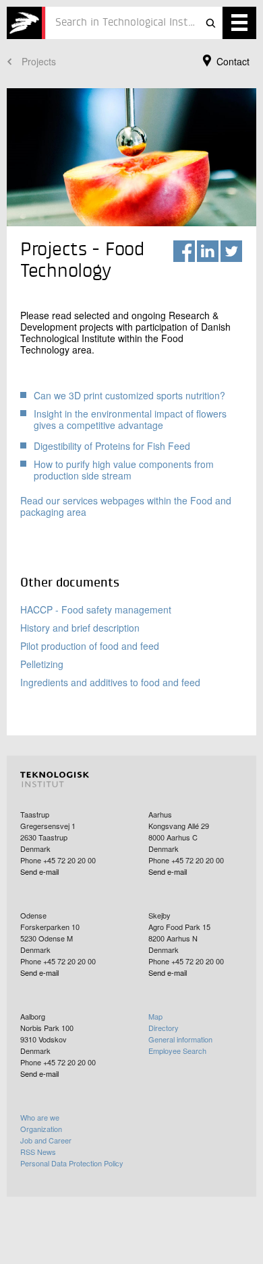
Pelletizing (41, 664)
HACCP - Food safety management (95, 609)
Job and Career (45, 1140)
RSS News (38, 1151)
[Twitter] (231, 251)
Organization (41, 1128)
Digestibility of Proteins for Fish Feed (112, 446)
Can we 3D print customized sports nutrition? (129, 395)
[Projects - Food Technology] (26, 23)
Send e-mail (39, 871)
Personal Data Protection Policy (71, 1163)
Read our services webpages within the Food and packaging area (125, 506)
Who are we (39, 1117)
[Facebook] (184, 251)
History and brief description (80, 627)
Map (155, 1016)
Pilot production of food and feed (89, 646)
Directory (163, 1027)
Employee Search (177, 1050)
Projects (39, 61)
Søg (210, 23)
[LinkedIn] (207, 251)
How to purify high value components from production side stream (124, 469)
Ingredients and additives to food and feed (110, 682)
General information (180, 1039)
